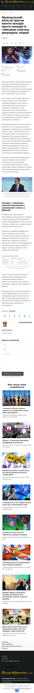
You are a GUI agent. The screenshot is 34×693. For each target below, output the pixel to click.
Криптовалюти (7, 644)
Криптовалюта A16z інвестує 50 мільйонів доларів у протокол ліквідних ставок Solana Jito (14, 629)
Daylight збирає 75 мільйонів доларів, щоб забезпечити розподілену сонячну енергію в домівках (14, 596)
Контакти (5, 642)
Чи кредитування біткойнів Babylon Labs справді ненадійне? (16, 564)
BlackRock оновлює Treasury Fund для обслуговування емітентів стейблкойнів (15, 473)
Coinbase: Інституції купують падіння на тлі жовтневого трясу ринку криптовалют (15, 410)
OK (17, 690)
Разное (6, 60)
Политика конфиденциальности (21, 688)
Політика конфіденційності (12, 646)
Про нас (5, 648)
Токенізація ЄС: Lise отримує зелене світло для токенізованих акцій (16, 504)
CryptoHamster (25, 322)
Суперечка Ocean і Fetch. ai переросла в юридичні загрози (14, 534)
